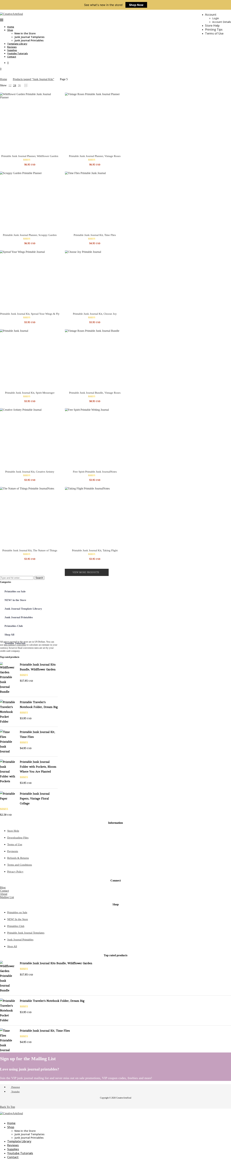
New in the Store (25, 33)
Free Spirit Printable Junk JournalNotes (95, 471)
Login (215, 18)
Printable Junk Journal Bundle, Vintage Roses (95, 392)
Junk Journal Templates (29, 37)
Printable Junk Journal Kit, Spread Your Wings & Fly (30, 313)
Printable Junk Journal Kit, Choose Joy (95, 313)
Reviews (12, 47)
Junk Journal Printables (28, 40)
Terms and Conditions (19, 864)
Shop (10, 30)
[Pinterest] (1, 1116)
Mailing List (7, 897)
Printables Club (14, 626)
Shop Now (136, 5)
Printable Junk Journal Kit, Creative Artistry (29, 471)
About (3, 894)
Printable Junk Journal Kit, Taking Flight (95, 550)
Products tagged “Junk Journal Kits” (33, 79)
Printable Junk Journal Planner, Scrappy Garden (30, 235)
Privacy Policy (15, 871)
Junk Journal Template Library (23, 608)
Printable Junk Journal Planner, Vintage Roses (95, 156)
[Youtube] (4, 1116)
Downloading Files (18, 837)
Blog (3, 887)
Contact (11, 56)
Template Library (17, 43)
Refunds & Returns (18, 857)
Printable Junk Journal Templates (25, 932)
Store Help (212, 26)
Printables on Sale (15, 591)
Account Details (221, 22)
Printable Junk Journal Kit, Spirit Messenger (30, 392)
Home (10, 26)
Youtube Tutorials (17, 53)
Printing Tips (214, 29)
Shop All (9, 634)
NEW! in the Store (15, 600)
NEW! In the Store (17, 919)
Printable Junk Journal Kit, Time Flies (95, 235)
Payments (12, 851)
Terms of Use (214, 33)
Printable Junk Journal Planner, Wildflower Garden (29, 156)
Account (210, 15)
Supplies (12, 50)
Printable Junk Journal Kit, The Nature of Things (29, 550)
